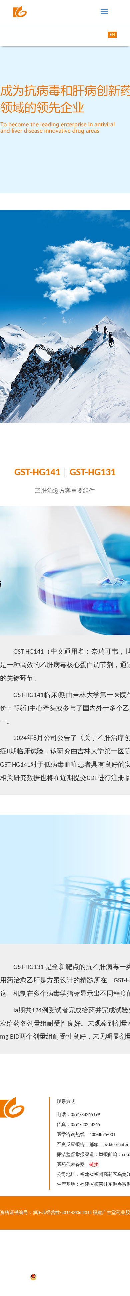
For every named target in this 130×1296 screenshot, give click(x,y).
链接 (94, 1164)
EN (112, 34)
